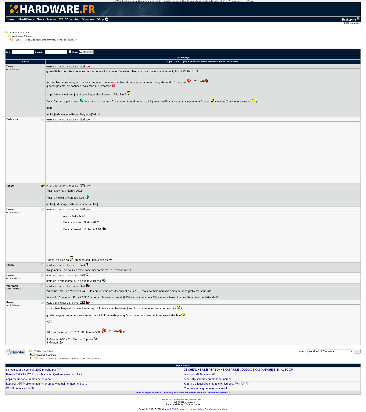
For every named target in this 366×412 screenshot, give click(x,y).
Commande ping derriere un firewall (205, 388)
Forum (11, 19)
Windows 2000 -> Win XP (199, 374)
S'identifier (72, 19)
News (40, 19)
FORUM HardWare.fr (19, 32)
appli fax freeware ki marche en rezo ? (29, 379)
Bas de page (183, 57)
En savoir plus (235, 1)
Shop (100, 19)
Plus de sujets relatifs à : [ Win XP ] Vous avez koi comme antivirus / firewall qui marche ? (183, 392)
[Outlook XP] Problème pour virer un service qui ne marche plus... (46, 383)
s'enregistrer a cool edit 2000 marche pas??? (33, 369)
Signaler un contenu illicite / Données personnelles (202, 409)
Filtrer (75, 52)
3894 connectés (352, 23)
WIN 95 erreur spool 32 (20, 388)
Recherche (349, 19)
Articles (51, 19)
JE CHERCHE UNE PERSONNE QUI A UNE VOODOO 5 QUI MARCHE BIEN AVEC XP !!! (240, 369)
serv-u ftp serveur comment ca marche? (208, 379)
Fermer (250, 1)
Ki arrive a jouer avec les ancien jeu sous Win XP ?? (216, 383)
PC (61, 19)
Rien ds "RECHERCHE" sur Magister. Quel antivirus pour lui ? (44, 374)
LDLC (173, 409)
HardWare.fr (26, 19)
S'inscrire (88, 19)
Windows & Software (22, 36)
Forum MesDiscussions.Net (175, 399)
